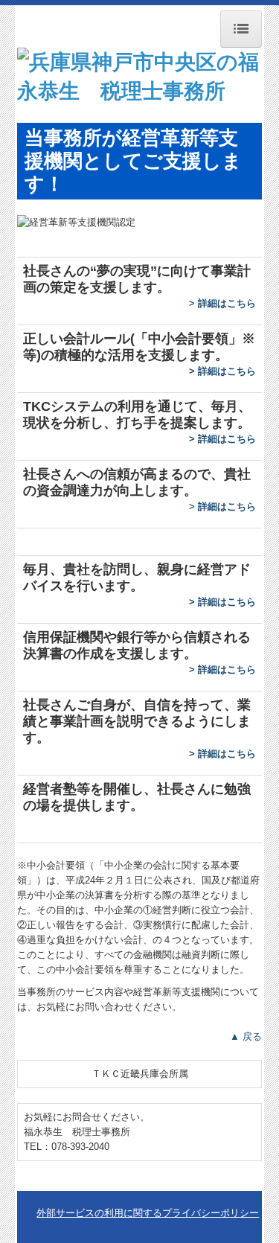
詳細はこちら (227, 303)
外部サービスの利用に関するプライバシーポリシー (147, 1212)
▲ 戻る (246, 1036)
